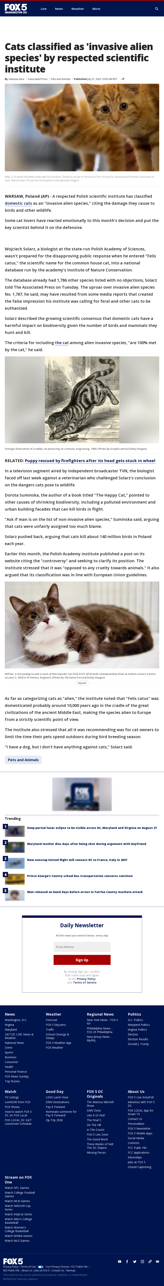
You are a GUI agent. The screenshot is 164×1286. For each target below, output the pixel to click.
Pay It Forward (55, 1107)
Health (9, 1067)
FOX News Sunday (17, 1076)
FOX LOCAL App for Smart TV (140, 1112)
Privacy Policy (86, 979)
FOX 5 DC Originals (95, 1094)
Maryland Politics (139, 1025)
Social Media (136, 1138)
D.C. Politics (135, 1020)
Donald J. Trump (138, 1044)
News (10, 1014)
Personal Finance (16, 1071)
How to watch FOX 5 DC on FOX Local (18, 1113)
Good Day (54, 1091)
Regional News (100, 1014)
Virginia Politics (137, 1029)
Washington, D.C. (16, 1020)
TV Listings (12, 1097)
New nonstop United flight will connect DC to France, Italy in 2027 (77, 860)
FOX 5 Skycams (56, 1025)
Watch (10, 1091)
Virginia (9, 1025)
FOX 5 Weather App (58, 1043)
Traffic (50, 1029)
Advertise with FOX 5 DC (141, 1104)
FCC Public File (137, 1148)
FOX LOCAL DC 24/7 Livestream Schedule (18, 1122)
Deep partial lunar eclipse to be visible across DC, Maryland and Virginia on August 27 (92, 828)
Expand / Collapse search (156, 9)
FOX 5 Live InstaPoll (141, 1097)
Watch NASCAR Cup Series (18, 1207)
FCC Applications (138, 1152)
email (157, 1261)
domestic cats (18, 203)
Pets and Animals (60, 79)
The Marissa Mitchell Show (100, 1104)
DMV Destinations (57, 1102)
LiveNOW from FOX (17, 1102)
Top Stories (12, 1081)
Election (133, 1034)
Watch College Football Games (20, 1194)
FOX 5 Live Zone (97, 1134)
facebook (127, 1261)
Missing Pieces (96, 1152)
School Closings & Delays (57, 1036)
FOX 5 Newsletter (139, 1128)
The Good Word (97, 1139)
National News (14, 1043)
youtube (119, 1261)
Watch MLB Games (17, 1201)
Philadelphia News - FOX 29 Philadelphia (99, 1030)
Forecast (51, 1020)
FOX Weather (54, 1047)
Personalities (136, 1124)
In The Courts (95, 1130)
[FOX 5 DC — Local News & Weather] (18, 8)
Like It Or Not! (96, 1115)
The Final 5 (94, 1120)
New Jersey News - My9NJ (99, 1038)
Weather (53, 1014)
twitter (135, 1261)
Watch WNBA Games (18, 1236)
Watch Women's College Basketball (17, 1229)
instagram (142, 1261)
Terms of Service (84, 982)
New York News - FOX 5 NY (102, 1021)
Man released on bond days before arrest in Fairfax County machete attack (85, 892)
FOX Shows (12, 1107)
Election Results (138, 1039)
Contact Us (135, 1119)
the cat (62, 342)
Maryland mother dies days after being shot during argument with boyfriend (86, 844)
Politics (134, 1014)
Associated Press (37, 79)
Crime (8, 1047)
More (96, 9)
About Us (136, 1091)
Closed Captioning (139, 1167)
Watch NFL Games (17, 1188)
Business (10, 1057)
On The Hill (94, 1125)
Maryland (11, 1029)
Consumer (11, 1062)
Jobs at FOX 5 (136, 1162)
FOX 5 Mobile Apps (140, 1133)
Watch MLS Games (17, 1241)
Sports (9, 1052)
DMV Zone (94, 1110)
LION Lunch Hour (57, 1097)
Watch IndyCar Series (18, 1214)
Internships (135, 1157)
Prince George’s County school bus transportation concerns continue (80, 876)
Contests (133, 1143)
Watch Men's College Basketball (18, 1221)
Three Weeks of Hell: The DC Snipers (100, 1146)
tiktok (150, 1261)
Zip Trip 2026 (54, 1120)
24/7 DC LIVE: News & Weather (19, 1036)
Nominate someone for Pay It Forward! (61, 1113)
